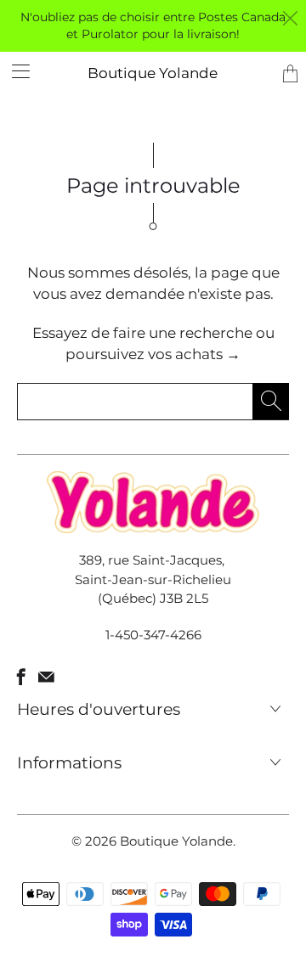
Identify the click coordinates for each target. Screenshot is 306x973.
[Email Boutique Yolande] (46, 676)
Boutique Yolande (153, 73)
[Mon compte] (15, 71)
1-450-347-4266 (153, 635)
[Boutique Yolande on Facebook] (21, 676)
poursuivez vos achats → (153, 354)
